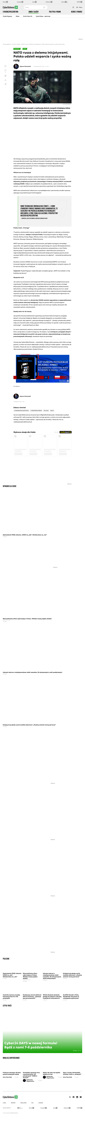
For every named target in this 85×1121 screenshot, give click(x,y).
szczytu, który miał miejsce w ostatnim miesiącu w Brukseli (46, 179)
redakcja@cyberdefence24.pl (22, 422)
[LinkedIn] (77, 1097)
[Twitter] (69, 1097)
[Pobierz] (5, 80)
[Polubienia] (5, 66)
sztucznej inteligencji (27, 286)
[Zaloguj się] (73, 7)
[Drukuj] (5, 76)
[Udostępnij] (5, 84)
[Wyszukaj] (44, 7)
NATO (15, 190)
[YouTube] (80, 1097)
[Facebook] (73, 1097)
